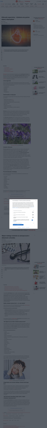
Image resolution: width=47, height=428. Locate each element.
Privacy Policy (27, 227)
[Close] (36, 200)
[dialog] (23, 214)
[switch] (33, 212)
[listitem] (23, 210)
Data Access (23, 227)
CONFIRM (18, 224)
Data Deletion (19, 227)
